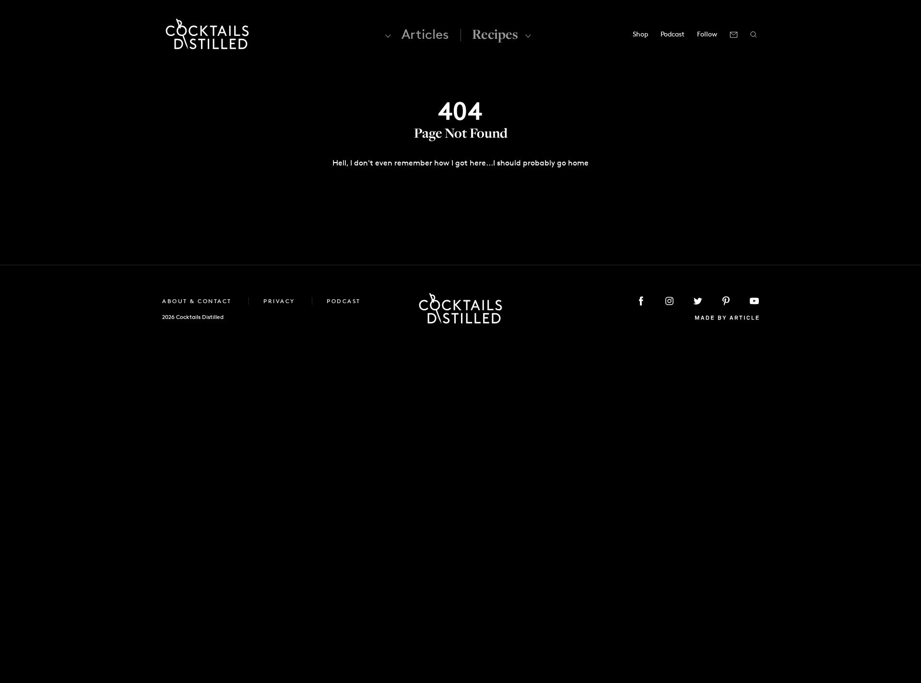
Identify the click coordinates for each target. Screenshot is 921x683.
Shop (640, 34)
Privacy (280, 301)
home (578, 162)
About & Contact (198, 301)
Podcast (673, 34)
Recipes (495, 33)
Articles (425, 34)
